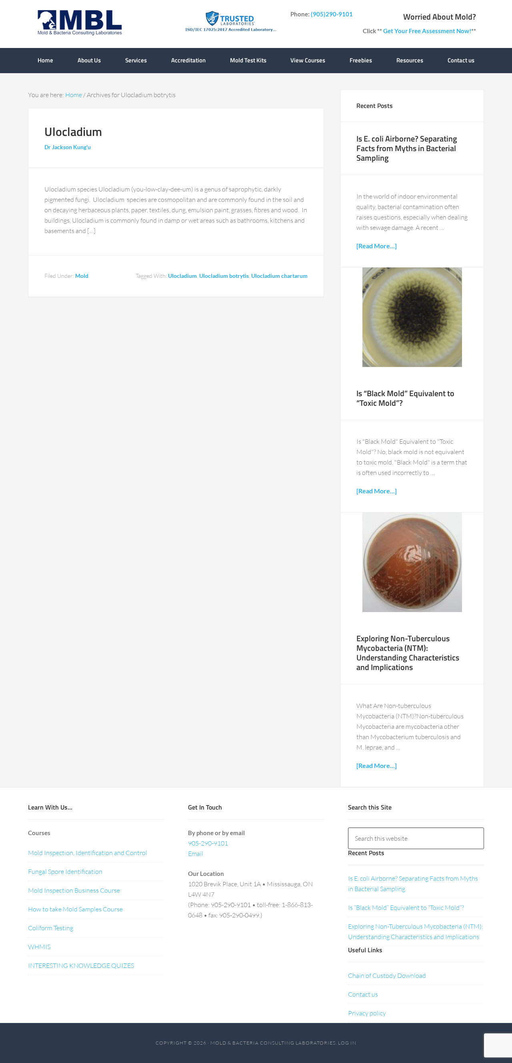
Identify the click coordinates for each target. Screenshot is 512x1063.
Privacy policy (367, 1013)
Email (195, 854)
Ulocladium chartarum (279, 275)
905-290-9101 (208, 843)
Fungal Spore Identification (65, 872)
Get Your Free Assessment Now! (427, 30)
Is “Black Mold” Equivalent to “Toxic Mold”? (405, 398)
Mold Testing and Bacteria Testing (79, 24)
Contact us (363, 994)
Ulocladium (73, 131)
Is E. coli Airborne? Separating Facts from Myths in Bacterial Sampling (406, 148)
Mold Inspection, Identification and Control (87, 853)
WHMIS (39, 947)
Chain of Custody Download (387, 975)
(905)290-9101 (332, 14)
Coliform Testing (50, 928)
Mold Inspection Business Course (74, 890)
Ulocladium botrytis (224, 275)
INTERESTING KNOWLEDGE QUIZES (81, 965)
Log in (347, 1043)
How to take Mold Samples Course (75, 909)
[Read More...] (376, 245)
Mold (81, 275)
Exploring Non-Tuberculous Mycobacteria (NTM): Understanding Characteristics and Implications (407, 652)
